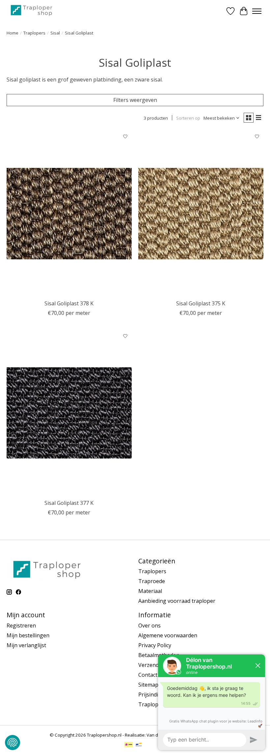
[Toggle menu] (256, 11)
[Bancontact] (139, 745)
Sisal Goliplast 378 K (69, 303)
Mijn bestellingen (28, 635)
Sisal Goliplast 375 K (200, 303)
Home (12, 33)
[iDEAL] (128, 745)
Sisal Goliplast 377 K (69, 503)
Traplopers (34, 33)
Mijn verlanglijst (26, 645)
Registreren (21, 625)
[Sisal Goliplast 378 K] (69, 213)
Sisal (55, 33)
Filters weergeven (135, 100)
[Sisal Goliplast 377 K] (69, 413)
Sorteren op (188, 118)
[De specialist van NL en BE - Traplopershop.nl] (31, 10)
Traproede (151, 581)
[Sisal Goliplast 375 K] (200, 213)
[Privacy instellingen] (12, 742)
